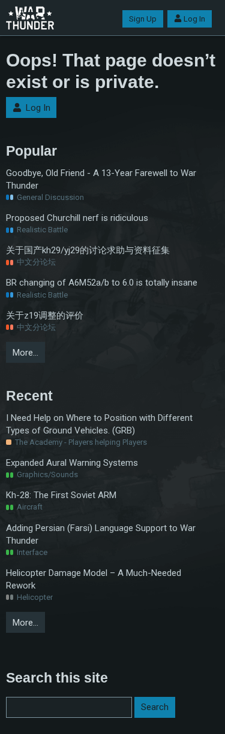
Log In (194, 18)
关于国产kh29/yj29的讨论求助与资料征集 (88, 250)
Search (155, 707)
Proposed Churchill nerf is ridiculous (77, 218)
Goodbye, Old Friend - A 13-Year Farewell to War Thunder (101, 179)
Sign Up (143, 18)
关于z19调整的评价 (44, 315)
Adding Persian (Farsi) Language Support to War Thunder (101, 534)
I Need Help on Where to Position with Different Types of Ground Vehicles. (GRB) (99, 424)
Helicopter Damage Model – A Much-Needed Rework (93, 579)
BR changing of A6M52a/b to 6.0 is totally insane (101, 282)
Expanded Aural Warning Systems (72, 462)
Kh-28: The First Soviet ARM (61, 495)
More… (25, 352)
